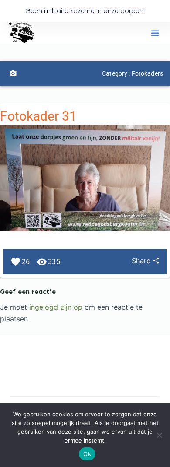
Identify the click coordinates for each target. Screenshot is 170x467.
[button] (155, 32)
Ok (87, 453)
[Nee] (159, 435)
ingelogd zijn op (55, 307)
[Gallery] (13, 73)
